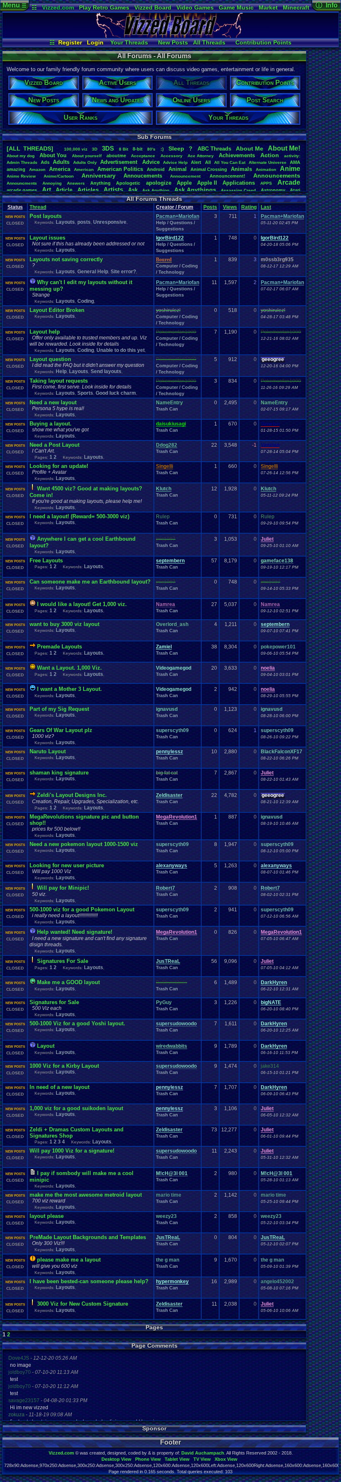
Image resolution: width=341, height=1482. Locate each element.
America (59, 169)
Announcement (186, 176)
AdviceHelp (175, 162)
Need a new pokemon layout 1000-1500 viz (84, 844)
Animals (241, 169)
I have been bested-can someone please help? (89, 1281)
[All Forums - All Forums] (170, 35)
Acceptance (143, 155)
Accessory (172, 155)
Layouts (65, 222)
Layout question (50, 359)
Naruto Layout (48, 751)
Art (46, 189)
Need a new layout (53, 402)
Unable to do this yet (120, 350)
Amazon (37, 169)
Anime (290, 168)
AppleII (207, 183)
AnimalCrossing (208, 169)
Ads (45, 162)
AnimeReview (21, 176)
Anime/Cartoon (59, 176)
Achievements (237, 155)
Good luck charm (116, 393)
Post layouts (46, 216)
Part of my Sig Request (59, 709)
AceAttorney (201, 155)
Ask (133, 190)
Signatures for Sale (54, 1002)
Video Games (195, 7)
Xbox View (226, 1459)
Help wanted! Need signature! (74, 932)
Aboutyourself (86, 155)
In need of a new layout (59, 1087)
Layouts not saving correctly (66, 259)
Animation (266, 169)
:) (162, 148)
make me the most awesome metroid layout (86, 1195)
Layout (45, 1046)
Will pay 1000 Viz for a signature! (72, 1151)
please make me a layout (69, 1260)
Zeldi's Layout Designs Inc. (72, 795)
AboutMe (249, 148)
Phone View (148, 1459)
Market (268, 7)
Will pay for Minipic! (63, 888)
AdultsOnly (85, 162)
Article (64, 190)
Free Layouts (46, 560)
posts (84, 222)
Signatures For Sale (62, 961)
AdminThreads (22, 162)
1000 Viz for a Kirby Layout (64, 1066)
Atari (295, 190)
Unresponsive (109, 222)
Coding (85, 301)
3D (94, 149)
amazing (16, 169)
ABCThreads (214, 149)
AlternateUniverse (268, 162)
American (84, 169)
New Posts (173, 42)
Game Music (236, 7)
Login (95, 42)
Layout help (45, 332)
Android (156, 169)
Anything (100, 183)
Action (269, 155)
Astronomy (273, 190)
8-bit (138, 148)
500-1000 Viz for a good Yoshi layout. (77, 1023)
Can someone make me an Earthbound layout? (90, 582)
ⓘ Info (327, 5)
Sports (85, 393)
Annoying (52, 183)
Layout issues (47, 238)
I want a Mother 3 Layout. (69, 689)
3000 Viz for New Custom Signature (82, 1304)
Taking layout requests (59, 381)
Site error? (123, 272)
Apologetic (128, 183)
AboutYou (53, 155)
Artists (113, 189)
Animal (177, 169)
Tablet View (177, 1459)
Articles (88, 189)
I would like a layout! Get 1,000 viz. (82, 604)
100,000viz (75, 149)
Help (61, 371)
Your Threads (129, 42)
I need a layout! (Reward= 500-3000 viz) (79, 516)
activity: (292, 155)
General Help (92, 272)
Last (266, 207)
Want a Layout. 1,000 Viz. (69, 668)
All (208, 162)
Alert (196, 162)
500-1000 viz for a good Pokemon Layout (82, 909)
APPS (266, 183)
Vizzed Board (152, 7)
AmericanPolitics (120, 169)
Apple (184, 183)
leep (176, 148)
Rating (249, 207)
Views (230, 207)
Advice (151, 162)
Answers (76, 183)
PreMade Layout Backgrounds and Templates (88, 1237)
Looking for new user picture (67, 865)
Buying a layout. (51, 424)
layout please (47, 1216)
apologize (158, 183)
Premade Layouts (59, 646)
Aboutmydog (21, 155)
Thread (38, 207)
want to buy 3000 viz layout (64, 624)
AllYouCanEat (229, 162)
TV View (202, 1459)
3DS (108, 148)
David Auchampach (202, 1452)
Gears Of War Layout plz (61, 730)
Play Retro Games (104, 7)
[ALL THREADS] (30, 148)
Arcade (288, 182)
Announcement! (227, 175)
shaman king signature (59, 772)
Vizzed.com (58, 7)
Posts (210, 207)
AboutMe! (284, 148)
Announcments (22, 183)
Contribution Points (263, 42)
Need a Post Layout (54, 445)
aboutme (116, 155)
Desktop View (116, 1459)
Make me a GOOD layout (68, 982)
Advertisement (119, 162)
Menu (14, 5)
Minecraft (296, 7)
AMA (295, 162)
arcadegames (22, 190)
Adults (61, 162)
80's (151, 149)
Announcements (276, 175)
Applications (238, 183)
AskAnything (155, 190)
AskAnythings (195, 189)
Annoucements (143, 176)
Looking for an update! (59, 466)
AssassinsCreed (238, 190)
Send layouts (106, 371)
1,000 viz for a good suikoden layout (76, 1108)
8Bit (123, 149)
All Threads (209, 42)
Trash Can (167, 408)
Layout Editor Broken (57, 310)
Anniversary (99, 175)
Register (70, 42)
